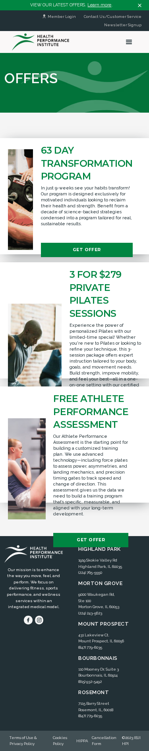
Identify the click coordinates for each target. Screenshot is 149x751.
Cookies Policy (60, 740)
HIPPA (82, 741)
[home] (38, 41)
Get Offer (87, 249)
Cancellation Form (104, 740)
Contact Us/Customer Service (112, 16)
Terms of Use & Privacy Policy (23, 740)
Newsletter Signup (122, 25)
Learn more (99, 5)
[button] (129, 42)
